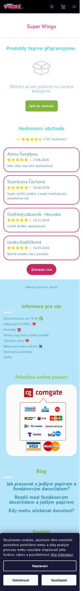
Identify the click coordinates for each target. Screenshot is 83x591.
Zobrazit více (41, 269)
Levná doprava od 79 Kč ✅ (23, 318)
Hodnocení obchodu (42, 128)
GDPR (8, 357)
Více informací (62, 554)
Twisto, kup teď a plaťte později (26, 335)
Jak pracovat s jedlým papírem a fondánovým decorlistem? (41, 486)
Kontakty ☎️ (12, 330)
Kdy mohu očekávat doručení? (41, 510)
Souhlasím (59, 580)
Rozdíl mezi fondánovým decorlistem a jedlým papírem (41, 499)
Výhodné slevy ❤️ (16, 341)
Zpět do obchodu (41, 106)
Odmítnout (20, 580)
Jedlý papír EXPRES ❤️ (20, 324)
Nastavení (40, 566)
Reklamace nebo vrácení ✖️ (23, 346)
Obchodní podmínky (18, 352)
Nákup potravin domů (41, 287)
